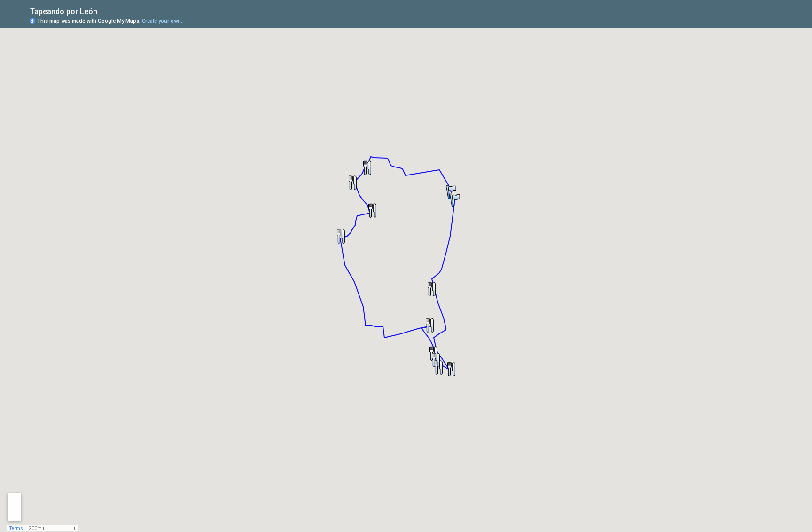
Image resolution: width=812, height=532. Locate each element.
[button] (431, 288)
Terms (16, 528)
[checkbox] (104, 10)
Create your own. (162, 21)
